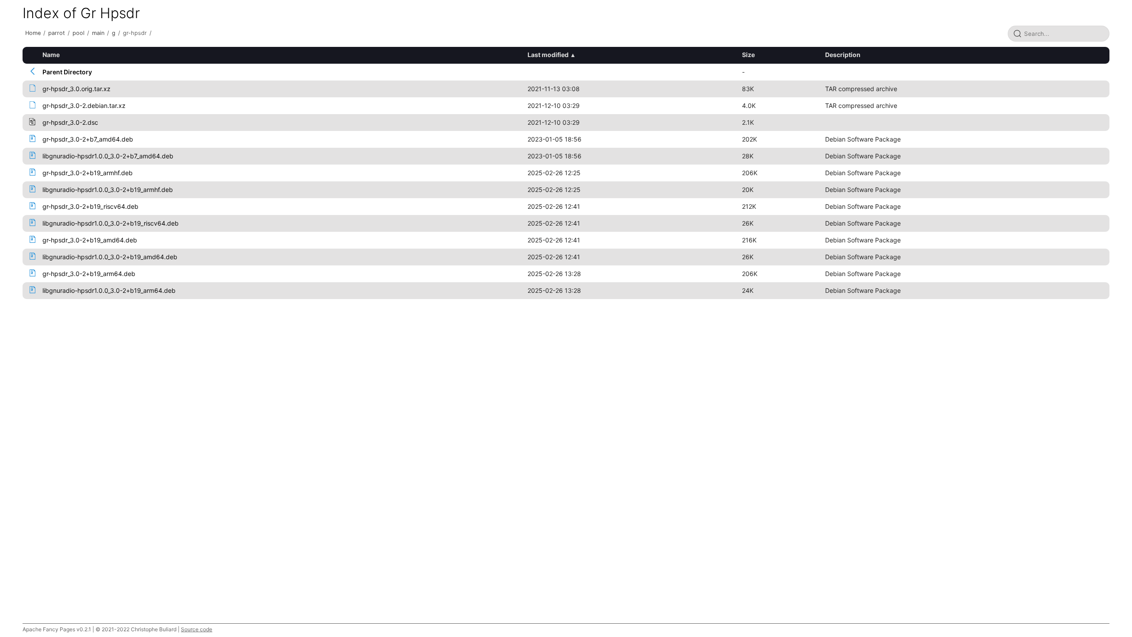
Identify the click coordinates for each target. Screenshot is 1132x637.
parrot (56, 33)
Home (33, 33)
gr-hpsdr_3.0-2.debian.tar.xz (84, 105)
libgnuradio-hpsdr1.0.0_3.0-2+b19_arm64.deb (109, 290)
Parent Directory (67, 72)
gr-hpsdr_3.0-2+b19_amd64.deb (89, 240)
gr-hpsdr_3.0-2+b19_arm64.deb (88, 273)
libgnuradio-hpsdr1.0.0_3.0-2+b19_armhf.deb (107, 189)
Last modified (548, 54)
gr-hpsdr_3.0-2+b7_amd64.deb (87, 139)
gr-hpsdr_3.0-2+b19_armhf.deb (87, 173)
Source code (196, 629)
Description (842, 54)
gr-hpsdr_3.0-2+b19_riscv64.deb (90, 206)
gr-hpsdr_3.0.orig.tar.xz (76, 88)
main (98, 33)
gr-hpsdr (135, 33)
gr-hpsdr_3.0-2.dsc (70, 122)
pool (78, 33)
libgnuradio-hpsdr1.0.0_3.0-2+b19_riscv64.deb (110, 223)
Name (51, 54)
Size (748, 54)
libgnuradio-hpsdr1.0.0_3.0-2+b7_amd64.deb (107, 156)
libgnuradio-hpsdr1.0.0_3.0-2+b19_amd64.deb (109, 257)
